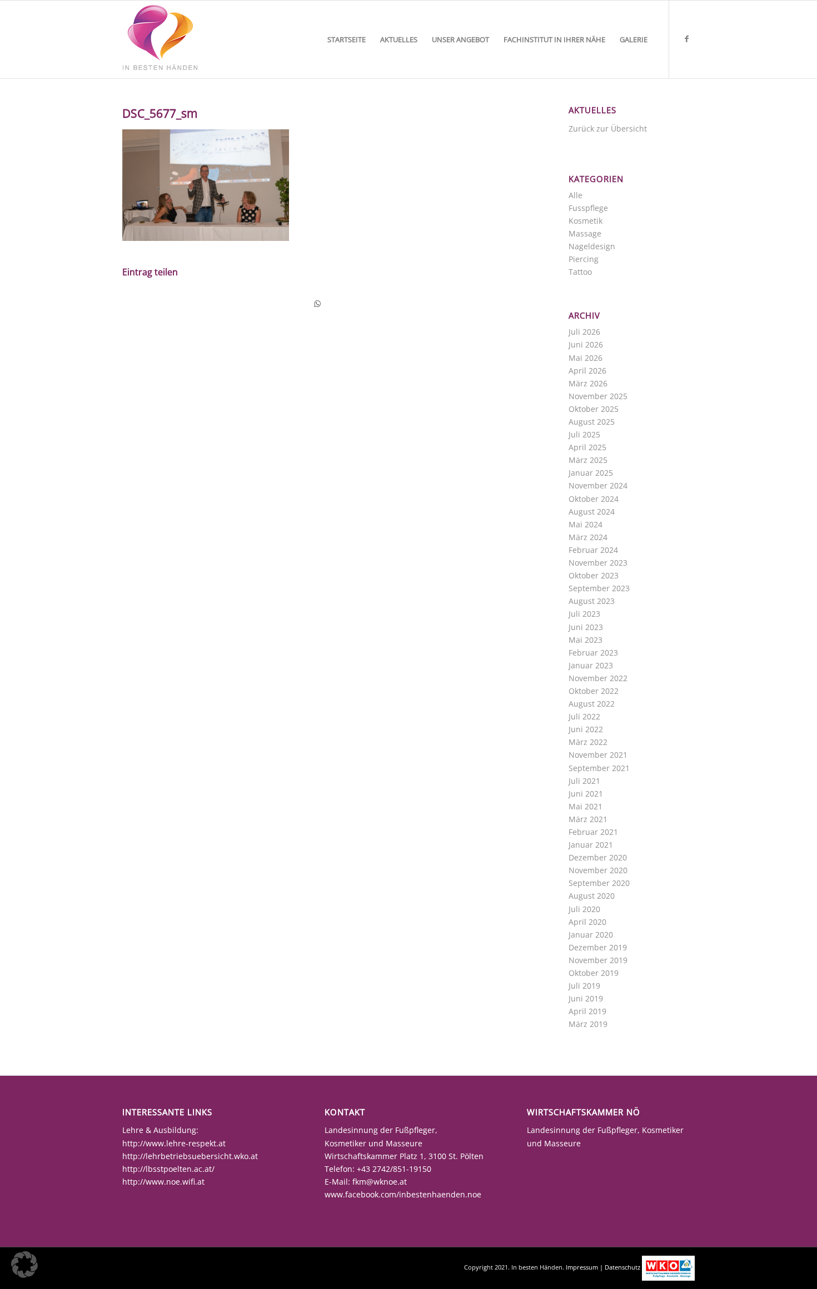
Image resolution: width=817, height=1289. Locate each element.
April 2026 (587, 370)
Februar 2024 (593, 550)
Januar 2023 (591, 665)
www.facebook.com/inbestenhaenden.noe (403, 1194)
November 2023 (598, 562)
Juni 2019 (586, 998)
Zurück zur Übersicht (608, 128)
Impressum (582, 1267)
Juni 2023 (586, 627)
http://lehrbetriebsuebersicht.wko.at (190, 1156)
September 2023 (599, 588)
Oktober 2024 (594, 499)
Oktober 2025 (594, 409)
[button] (24, 1264)
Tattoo (580, 271)
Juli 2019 (584, 985)
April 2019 (587, 1011)
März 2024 (588, 537)
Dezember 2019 (598, 947)
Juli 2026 (584, 331)
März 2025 (588, 460)
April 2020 (587, 922)
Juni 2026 (586, 344)
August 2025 (592, 421)
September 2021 (599, 768)
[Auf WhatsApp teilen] (317, 304)
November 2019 (598, 960)
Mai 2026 (585, 358)
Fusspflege (588, 208)
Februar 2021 (593, 832)
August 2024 (592, 511)
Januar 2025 (591, 472)
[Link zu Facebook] (686, 39)
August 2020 (592, 895)
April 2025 (587, 447)
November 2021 (598, 754)
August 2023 (592, 601)
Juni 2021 (586, 793)
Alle (575, 195)
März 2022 (588, 742)
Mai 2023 (585, 640)
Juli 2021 (584, 781)
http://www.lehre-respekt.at (174, 1143)
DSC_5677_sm (159, 113)
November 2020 (598, 870)
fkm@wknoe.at (379, 1181)
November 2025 (598, 396)
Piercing (584, 259)
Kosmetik (585, 220)
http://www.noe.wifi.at (163, 1181)
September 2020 (599, 883)
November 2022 (598, 678)
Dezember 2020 (598, 857)
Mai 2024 (585, 524)
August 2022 (592, 703)
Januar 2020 (591, 934)
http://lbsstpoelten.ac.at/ (168, 1169)
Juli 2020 (584, 909)
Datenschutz (622, 1267)
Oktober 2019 (594, 973)
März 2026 (588, 383)
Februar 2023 (593, 652)
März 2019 (588, 1024)
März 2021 (588, 819)
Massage (585, 233)
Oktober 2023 (594, 575)
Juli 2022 (584, 716)
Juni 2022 (586, 729)
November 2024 (598, 485)
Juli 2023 (584, 613)
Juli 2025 (584, 434)
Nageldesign (592, 246)
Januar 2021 (591, 844)
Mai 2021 (585, 806)
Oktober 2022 (594, 691)
